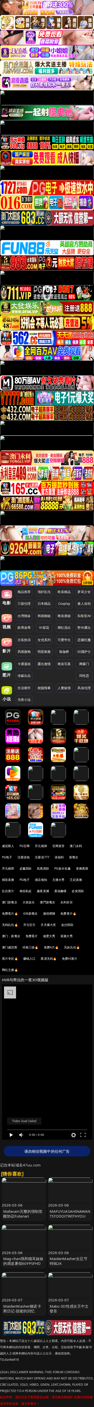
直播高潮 (82, 868)
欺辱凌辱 (24, 627)
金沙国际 (67, 925)
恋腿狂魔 (84, 640)
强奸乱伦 (44, 591)
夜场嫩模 (60, 891)
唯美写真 (64, 664)
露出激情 (44, 664)
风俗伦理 (84, 688)
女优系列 (44, 640)
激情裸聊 (49, 913)
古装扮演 (24, 640)
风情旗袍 (24, 651)
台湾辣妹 (24, 616)
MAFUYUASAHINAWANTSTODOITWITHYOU (70, 1214)
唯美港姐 (64, 616)
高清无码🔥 (49, 958)
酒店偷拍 (41, 880)
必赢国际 (26, 868)
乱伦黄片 (8, 891)
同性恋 (84, 675)
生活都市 (24, 688)
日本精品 (44, 603)
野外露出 (84, 627)
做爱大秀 (49, 936)
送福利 (59, 857)
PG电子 (7, 857)
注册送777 (42, 857)
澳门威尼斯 (9, 947)
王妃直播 (76, 880)
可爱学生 (64, 640)
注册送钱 (24, 857)
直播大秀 (66, 936)
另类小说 (24, 699)
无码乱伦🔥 (10, 925)
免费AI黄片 (69, 958)
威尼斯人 (8, 846)
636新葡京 (30, 913)
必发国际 (78, 891)
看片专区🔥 (10, 958)
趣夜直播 (43, 891)
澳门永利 (76, 846)
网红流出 (64, 627)
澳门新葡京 (9, 902)
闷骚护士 (84, 651)
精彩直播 (8, 880)
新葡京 (73, 857)
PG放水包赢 (62, 868)
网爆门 (84, 664)
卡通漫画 (24, 664)
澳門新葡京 (47, 902)
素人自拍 (84, 603)
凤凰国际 (43, 868)
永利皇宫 (66, 902)
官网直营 (58, 846)
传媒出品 (24, 675)
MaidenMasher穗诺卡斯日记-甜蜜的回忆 (22, 1308)
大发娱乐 (29, 902)
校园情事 (44, 688)
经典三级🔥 (31, 947)
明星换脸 (44, 651)
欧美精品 (64, 591)
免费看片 (32, 936)
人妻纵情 (64, 688)
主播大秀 (58, 880)
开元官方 (29, 925)
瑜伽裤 (64, 651)
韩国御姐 (44, 616)
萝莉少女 (84, 591)
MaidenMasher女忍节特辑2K (68, 1261)
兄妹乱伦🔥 (72, 947)
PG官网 (25, 846)
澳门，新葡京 (11, 936)
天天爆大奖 (48, 925)
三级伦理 (24, 603)
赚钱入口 (29, 958)
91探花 (44, 627)
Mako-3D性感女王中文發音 (69, 1308)
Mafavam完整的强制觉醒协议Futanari (23, 1214)
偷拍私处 (26, 891)
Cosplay (64, 603)
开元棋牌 (41, 846)
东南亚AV (84, 616)
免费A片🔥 (51, 947)
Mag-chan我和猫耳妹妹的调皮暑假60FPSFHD (23, 1261)
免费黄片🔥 (68, 913)
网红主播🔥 (10, 970)
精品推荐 (24, 591)
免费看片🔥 (10, 913)
